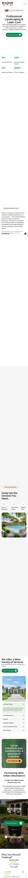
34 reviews (16, 864)
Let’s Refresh (13, 761)
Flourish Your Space (12, 35)
